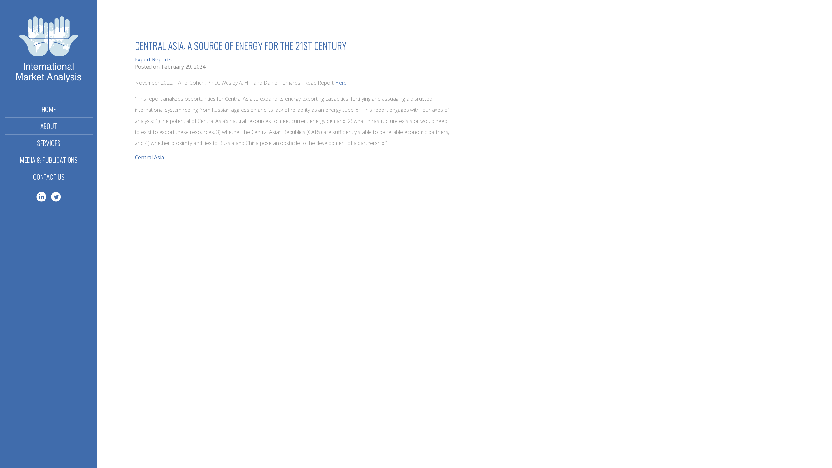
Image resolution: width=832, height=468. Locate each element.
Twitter (56, 197)
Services (48, 143)
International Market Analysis (48, 50)
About (48, 126)
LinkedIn (41, 197)
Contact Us (49, 177)
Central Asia (149, 157)
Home (49, 109)
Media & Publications (49, 160)
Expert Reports (153, 59)
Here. (341, 82)
